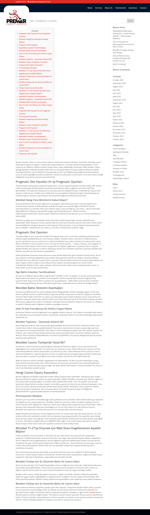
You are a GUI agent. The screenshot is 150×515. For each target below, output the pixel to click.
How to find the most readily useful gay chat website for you (121, 58)
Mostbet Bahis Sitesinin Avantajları (32, 51)
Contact (143, 8)
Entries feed (117, 191)
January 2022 (118, 126)
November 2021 (119, 133)
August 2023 (118, 86)
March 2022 (117, 119)
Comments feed (119, 194)
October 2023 (118, 80)
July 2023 (116, 90)
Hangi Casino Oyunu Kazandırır (31, 65)
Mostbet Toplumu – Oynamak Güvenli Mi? (35, 59)
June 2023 (117, 93)
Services (98, 8)
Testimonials (120, 8)
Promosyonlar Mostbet (28, 68)
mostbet (92, 492)
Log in (115, 187)
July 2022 (116, 106)
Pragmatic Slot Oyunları (28, 45)
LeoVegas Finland (120, 162)
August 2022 (118, 103)
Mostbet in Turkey (120, 168)
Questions (133, 8)
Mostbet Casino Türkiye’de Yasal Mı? (33, 62)
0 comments (52, 21)
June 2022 (117, 110)
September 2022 (119, 100)
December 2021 (119, 129)
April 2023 (117, 96)
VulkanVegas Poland (121, 178)
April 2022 (117, 116)
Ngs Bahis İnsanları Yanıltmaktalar (32, 48)
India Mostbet (118, 158)
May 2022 (117, 113)
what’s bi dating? (119, 64)
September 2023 (119, 83)
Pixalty (82, 512)
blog (114, 155)
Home (90, 8)
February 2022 (118, 123)
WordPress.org (118, 197)
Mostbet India (118, 172)
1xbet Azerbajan (119, 149)
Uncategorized (40, 21)
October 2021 (118, 136)
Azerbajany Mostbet (121, 152)
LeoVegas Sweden (120, 165)
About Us (108, 8)
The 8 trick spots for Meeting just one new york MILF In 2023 (123, 44)
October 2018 (118, 139)
